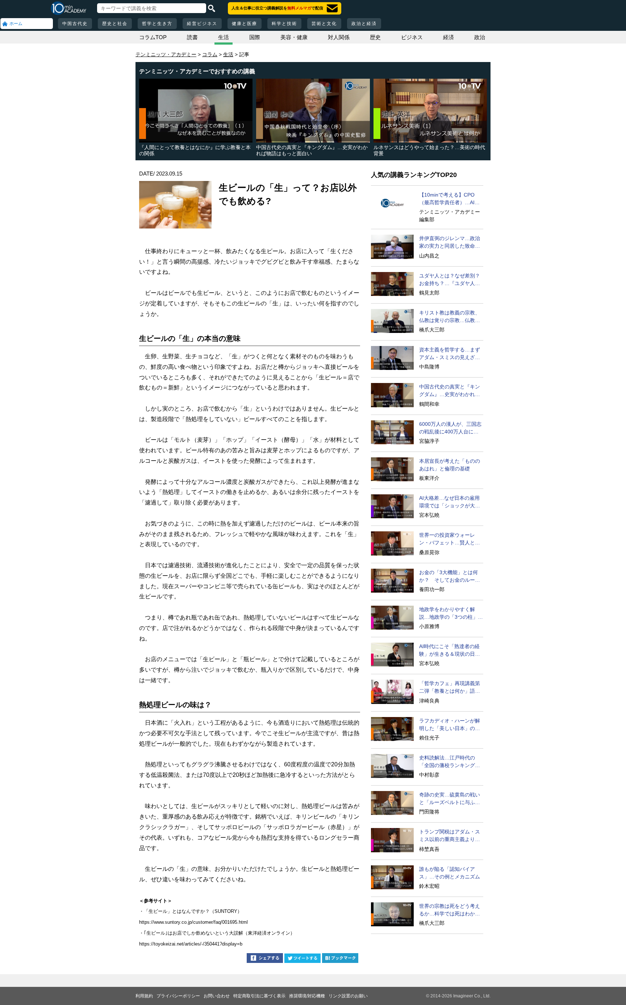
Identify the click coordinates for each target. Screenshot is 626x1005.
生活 (223, 37)
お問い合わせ (217, 995)
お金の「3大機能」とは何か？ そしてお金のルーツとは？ (449, 576)
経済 (448, 37)
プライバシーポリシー (178, 995)
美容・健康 (294, 37)
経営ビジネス (202, 23)
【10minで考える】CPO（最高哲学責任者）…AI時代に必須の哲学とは (449, 199)
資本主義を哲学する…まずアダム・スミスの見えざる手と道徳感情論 (449, 354)
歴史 (375, 37)
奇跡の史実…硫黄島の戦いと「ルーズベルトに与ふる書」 (449, 799)
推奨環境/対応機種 (307, 995)
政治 (479, 37)
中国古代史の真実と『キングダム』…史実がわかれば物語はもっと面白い (449, 391)
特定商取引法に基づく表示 (259, 995)
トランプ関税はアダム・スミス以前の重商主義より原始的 (449, 836)
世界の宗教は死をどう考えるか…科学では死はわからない (449, 910)
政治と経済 (364, 23)
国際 (254, 37)
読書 (192, 37)
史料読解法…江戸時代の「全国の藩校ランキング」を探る (449, 762)
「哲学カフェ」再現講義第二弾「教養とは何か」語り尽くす (449, 687)
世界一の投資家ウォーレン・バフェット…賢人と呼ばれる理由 (449, 539)
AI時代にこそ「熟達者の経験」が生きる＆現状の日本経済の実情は (449, 650)
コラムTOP (153, 37)
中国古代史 (75, 23)
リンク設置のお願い (348, 995)
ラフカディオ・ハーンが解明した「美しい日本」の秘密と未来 (449, 725)
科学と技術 (284, 23)
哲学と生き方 (157, 23)
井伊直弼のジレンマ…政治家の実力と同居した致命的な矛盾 (449, 242)
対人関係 (339, 37)
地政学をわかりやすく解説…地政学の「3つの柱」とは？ (451, 613)
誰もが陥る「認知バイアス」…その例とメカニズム (449, 873)
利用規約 (144, 995)
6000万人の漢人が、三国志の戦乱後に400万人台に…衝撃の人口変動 (450, 428)
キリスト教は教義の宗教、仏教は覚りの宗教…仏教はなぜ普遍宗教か (449, 317)
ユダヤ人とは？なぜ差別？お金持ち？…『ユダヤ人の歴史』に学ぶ (449, 280)
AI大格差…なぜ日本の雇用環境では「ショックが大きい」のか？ (449, 502)
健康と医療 (244, 23)
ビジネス (412, 37)
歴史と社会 (115, 23)
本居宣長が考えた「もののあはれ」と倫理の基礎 (449, 464)
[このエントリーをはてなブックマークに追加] (340, 959)
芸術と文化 (324, 23)
